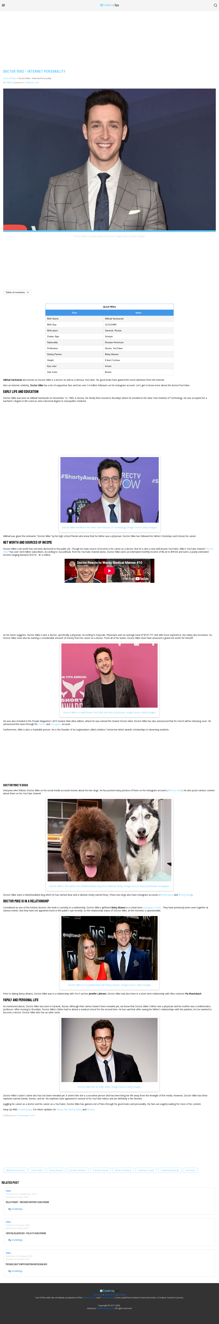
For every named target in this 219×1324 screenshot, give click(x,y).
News (60, 1109)
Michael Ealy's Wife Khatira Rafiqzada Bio (26, 1264)
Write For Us (110, 1294)
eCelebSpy (17, 1208)
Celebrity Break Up (170, 1170)
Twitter (42, 724)
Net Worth (69, 1109)
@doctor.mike (174, 790)
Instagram (56, 724)
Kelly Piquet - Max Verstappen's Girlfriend (27, 1202)
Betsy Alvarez (56, 1170)
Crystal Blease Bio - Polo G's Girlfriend (26, 1233)
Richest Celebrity (123, 1170)
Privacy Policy (107, 1297)
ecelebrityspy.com (105, 1308)
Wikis (14, 78)
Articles (91, 1109)
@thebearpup (166, 894)
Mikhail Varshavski (15, 1170)
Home (6, 78)
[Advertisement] (109, 36)
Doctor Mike (37, 1170)
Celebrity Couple (146, 1170)
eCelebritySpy (25, 1109)
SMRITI (9, 82)
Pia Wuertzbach (100, 1170)
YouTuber (190, 1170)
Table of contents (15, 292)
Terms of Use (89, 1297)
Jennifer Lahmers (78, 1170)
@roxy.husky (184, 894)
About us (98, 1294)
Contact (122, 1294)
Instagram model (152, 907)
